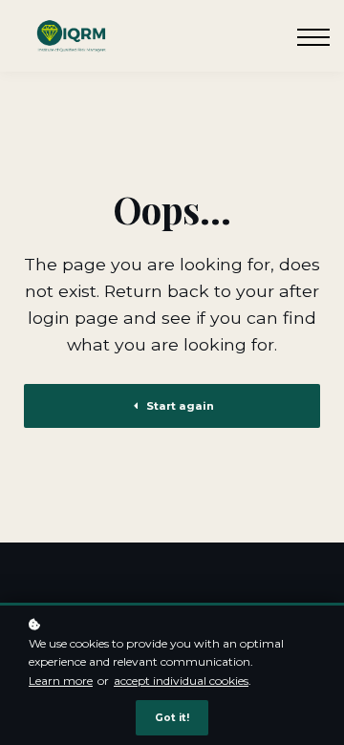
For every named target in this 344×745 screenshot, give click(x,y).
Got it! (172, 718)
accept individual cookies (181, 680)
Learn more (61, 680)
